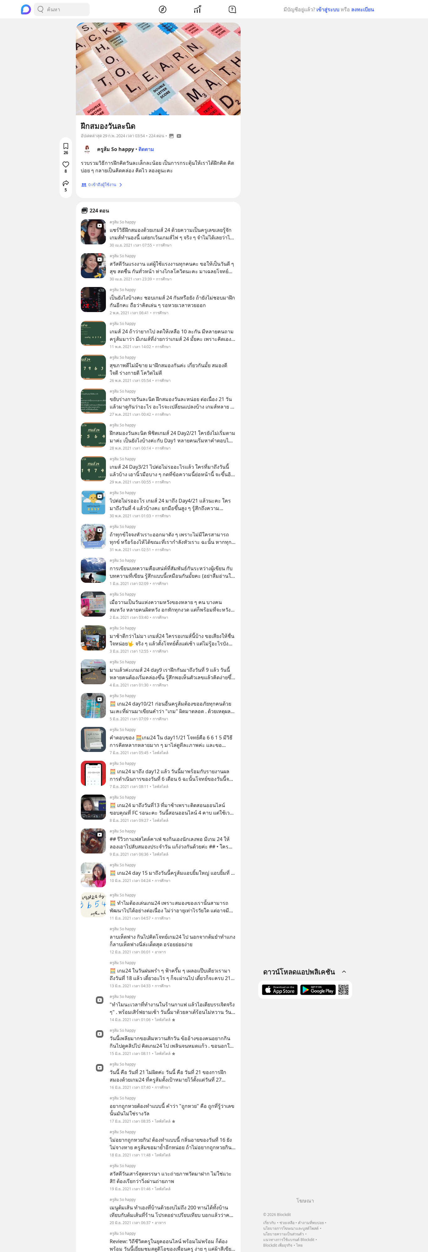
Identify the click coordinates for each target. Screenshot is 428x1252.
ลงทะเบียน (362, 9)
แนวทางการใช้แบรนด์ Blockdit (288, 1239)
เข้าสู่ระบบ (327, 9)
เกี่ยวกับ (269, 1222)
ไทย (299, 1245)
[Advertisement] (305, 1100)
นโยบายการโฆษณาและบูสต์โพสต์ (291, 1228)
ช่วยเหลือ (287, 1222)
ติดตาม (146, 149)
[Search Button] (40, 9)
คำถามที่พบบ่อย (311, 1222)
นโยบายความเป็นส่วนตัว (283, 1234)
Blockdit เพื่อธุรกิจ (277, 1245)
